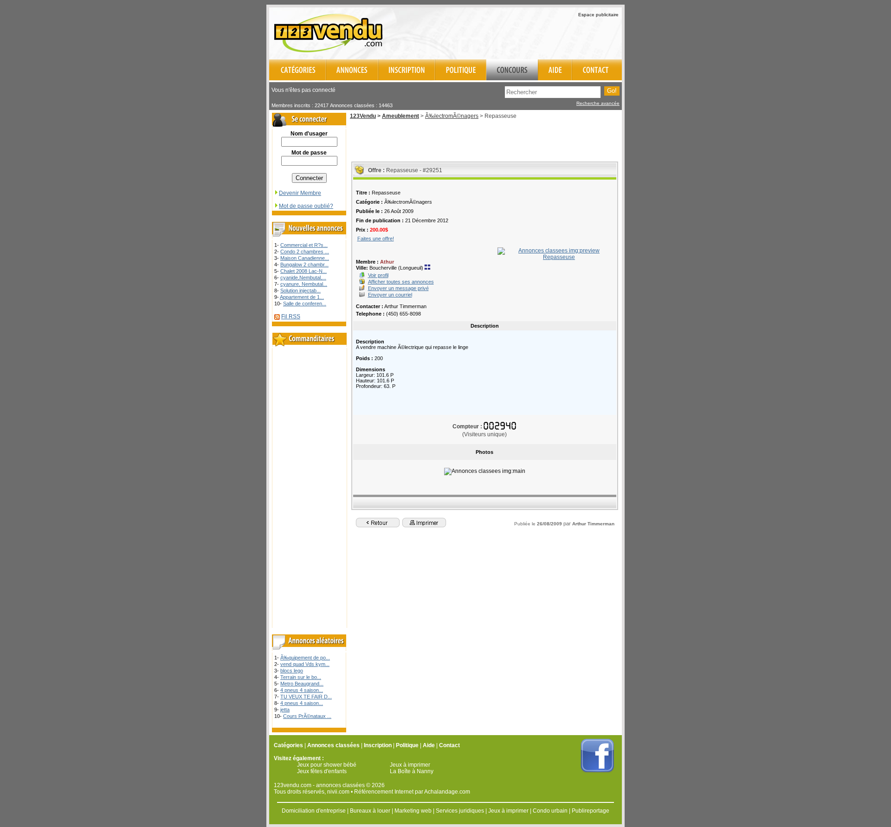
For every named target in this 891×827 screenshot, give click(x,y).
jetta (285, 709)
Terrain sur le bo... (300, 677)
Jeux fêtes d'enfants (322, 771)
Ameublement (400, 116)
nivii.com (338, 791)
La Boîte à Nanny (411, 771)
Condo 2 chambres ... (304, 251)
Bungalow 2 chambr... (304, 264)
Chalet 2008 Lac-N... (303, 271)
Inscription (378, 745)
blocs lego (291, 670)
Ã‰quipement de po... (305, 657)
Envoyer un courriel (390, 294)
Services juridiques (460, 811)
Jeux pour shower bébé (326, 765)
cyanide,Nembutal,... (303, 277)
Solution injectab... (300, 290)
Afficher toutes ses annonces (401, 281)
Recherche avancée (598, 103)
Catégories (288, 745)
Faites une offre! (375, 238)
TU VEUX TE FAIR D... (306, 696)
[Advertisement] (513, 32)
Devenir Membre (300, 193)
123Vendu (363, 116)
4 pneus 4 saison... (301, 690)
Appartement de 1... (302, 297)
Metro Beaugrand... (301, 683)
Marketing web (413, 811)
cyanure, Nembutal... (303, 284)
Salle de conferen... (304, 303)
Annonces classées (333, 745)
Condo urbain (550, 811)
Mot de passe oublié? (306, 206)
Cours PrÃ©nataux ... (307, 716)
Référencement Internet (383, 791)
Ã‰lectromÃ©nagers (451, 116)
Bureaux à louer (370, 811)
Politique (407, 745)
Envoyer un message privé (398, 288)
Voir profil (378, 275)
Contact (449, 745)
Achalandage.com (447, 791)
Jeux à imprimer (410, 765)
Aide (429, 745)
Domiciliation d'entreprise (314, 811)
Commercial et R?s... (304, 245)
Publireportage (590, 811)
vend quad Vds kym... (304, 664)
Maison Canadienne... (304, 258)
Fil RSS (290, 316)
